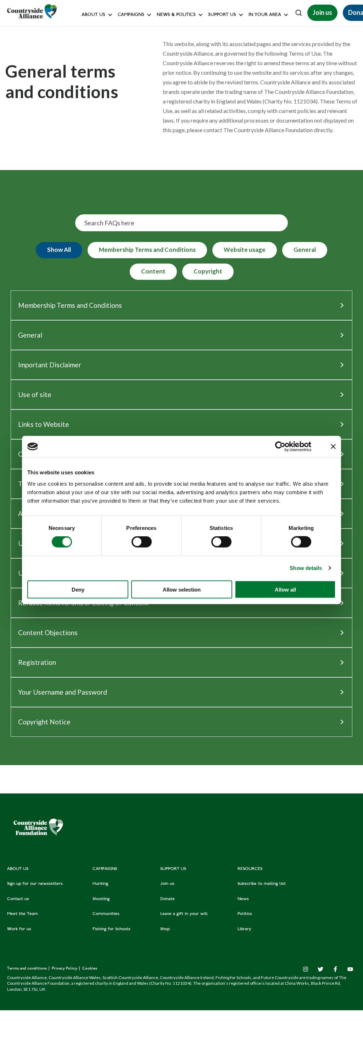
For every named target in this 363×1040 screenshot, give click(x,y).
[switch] (142, 542)
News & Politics (176, 15)
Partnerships (220, 141)
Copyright (208, 271)
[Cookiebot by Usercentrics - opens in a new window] (280, 446)
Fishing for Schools (138, 141)
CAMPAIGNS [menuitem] (105, 869)
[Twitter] (320, 969)
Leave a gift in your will (232, 93)
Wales (256, 30)
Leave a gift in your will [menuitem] (184, 914)
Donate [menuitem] (167, 899)
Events (257, 77)
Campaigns (131, 15)
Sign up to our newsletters (111, 30)
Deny (78, 589)
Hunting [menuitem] (100, 884)
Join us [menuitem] (167, 884)
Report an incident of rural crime (169, 125)
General (305, 249)
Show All (59, 249)
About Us (93, 15)
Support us (222, 15)
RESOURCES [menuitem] (250, 869)
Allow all (285, 589)
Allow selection (182, 589)
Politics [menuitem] (245, 914)
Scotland (259, 46)
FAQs (89, 46)
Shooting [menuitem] (101, 899)
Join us (322, 12)
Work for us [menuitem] (19, 929)
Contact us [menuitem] (18, 899)
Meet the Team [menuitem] (22, 914)
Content (153, 271)
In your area (264, 15)
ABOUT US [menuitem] (17, 869)
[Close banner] (333, 446)
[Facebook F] (335, 969)
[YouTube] (350, 969)
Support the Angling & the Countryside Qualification (263, 125)
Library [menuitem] (244, 929)
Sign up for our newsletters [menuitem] (35, 884)
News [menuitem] (243, 899)
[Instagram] (305, 969)
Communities (132, 109)
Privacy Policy (65, 969)
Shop (212, 109)
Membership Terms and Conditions (147, 249)
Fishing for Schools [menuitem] (111, 929)
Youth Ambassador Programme (240, 157)
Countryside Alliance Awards (148, 157)
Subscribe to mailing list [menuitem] (262, 884)
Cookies (89, 969)
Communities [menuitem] (106, 914)
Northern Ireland (268, 62)
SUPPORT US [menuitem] (173, 869)
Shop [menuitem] (165, 929)
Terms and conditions (27, 969)
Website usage (245, 249)
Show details (306, 568)
